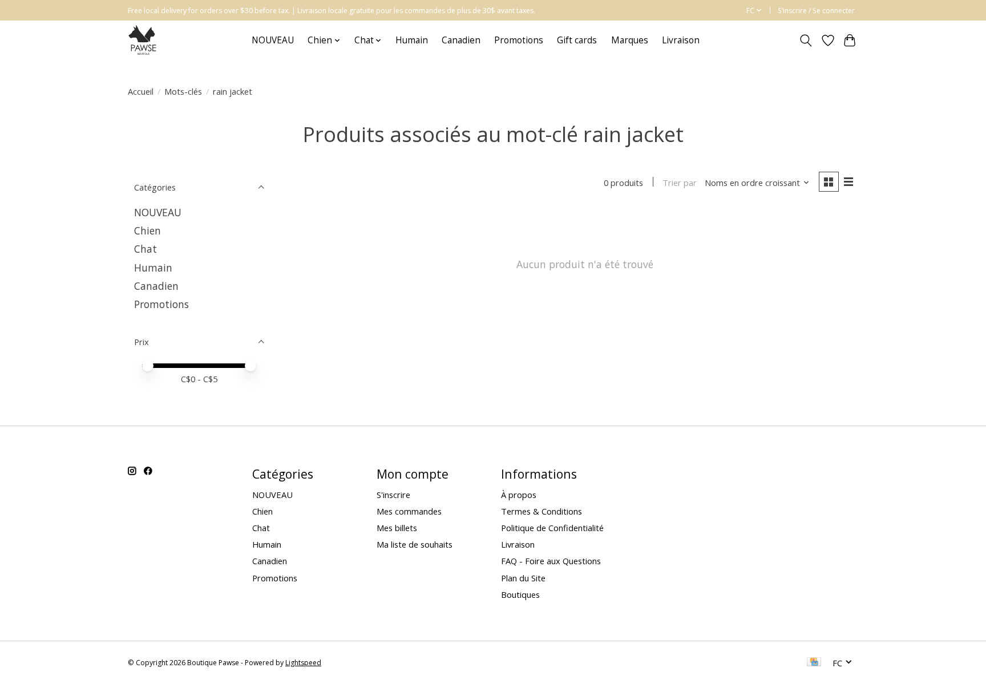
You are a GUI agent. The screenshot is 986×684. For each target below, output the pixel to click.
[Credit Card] (814, 663)
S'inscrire (393, 494)
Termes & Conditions (541, 511)
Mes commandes (409, 511)
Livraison (681, 40)
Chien (147, 230)
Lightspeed (303, 662)
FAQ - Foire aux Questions (551, 560)
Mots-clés (183, 91)
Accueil (140, 91)
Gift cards (577, 40)
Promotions (518, 40)
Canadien (461, 40)
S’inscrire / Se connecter (816, 10)
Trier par (679, 182)
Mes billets (397, 527)
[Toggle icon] (806, 40)
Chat (145, 249)
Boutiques (520, 594)
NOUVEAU (273, 40)
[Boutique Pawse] (143, 40)
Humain (411, 40)
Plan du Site (523, 578)
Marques (629, 40)
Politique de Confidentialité (552, 527)
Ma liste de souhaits (414, 544)
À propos (518, 494)
